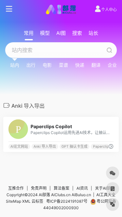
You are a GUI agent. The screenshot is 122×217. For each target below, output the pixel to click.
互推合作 (16, 188)
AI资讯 (82, 188)
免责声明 (39, 188)
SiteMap (13, 201)
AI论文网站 (19, 146)
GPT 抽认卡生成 (74, 146)
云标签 (37, 201)
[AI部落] (61, 9)
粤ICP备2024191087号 (67, 201)
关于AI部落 (104, 188)
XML (26, 201)
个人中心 (109, 9)
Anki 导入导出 (45, 146)
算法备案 (61, 188)
